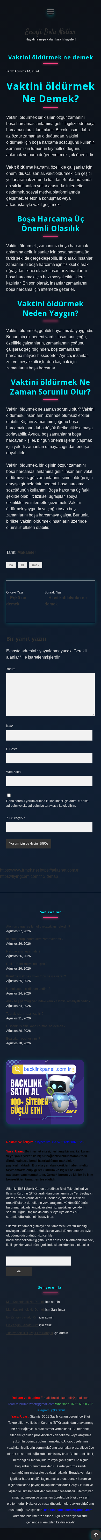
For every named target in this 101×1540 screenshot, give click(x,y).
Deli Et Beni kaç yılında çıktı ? (26, 964)
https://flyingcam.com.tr (21, 876)
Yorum (10, 669)
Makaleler (26, 552)
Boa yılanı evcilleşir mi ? (23, 1038)
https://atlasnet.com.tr (59, 870)
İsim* (9, 726)
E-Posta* (12, 749)
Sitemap (50, 876)
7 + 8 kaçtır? (15, 818)
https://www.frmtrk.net (19, 870)
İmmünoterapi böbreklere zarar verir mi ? (34, 939)
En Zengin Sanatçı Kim (22, 1317)
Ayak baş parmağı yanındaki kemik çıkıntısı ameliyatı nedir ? (48, 1001)
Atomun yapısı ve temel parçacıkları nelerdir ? (38, 926)
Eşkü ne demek (16, 601)
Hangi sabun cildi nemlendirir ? (28, 989)
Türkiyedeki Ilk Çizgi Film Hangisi (29, 1333)
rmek (35, 565)
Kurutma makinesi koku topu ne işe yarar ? (36, 976)
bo (11, 565)
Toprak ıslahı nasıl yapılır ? (25, 1014)
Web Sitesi (13, 772)
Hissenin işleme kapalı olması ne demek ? (36, 1026)
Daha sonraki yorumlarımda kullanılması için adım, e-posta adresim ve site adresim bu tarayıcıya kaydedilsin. (47, 803)
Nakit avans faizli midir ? (23, 951)
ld (22, 565)
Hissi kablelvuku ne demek (66, 601)
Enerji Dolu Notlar (50, 32)
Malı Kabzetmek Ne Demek (25, 1302)
